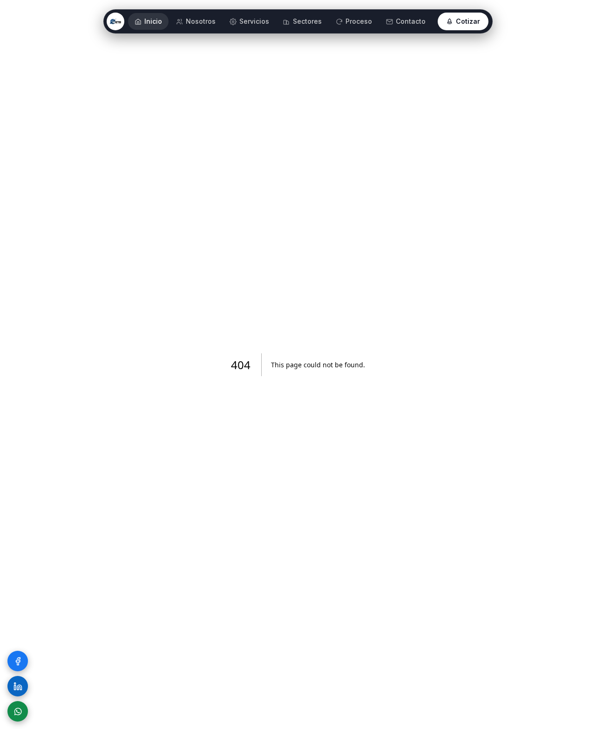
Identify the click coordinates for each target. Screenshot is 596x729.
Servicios (254, 21)
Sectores (307, 21)
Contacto (411, 21)
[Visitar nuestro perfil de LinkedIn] (17, 686)
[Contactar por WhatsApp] (17, 711)
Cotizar (468, 21)
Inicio (153, 21)
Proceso (358, 21)
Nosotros (201, 21)
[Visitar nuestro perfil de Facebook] (17, 661)
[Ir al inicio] (115, 21)
